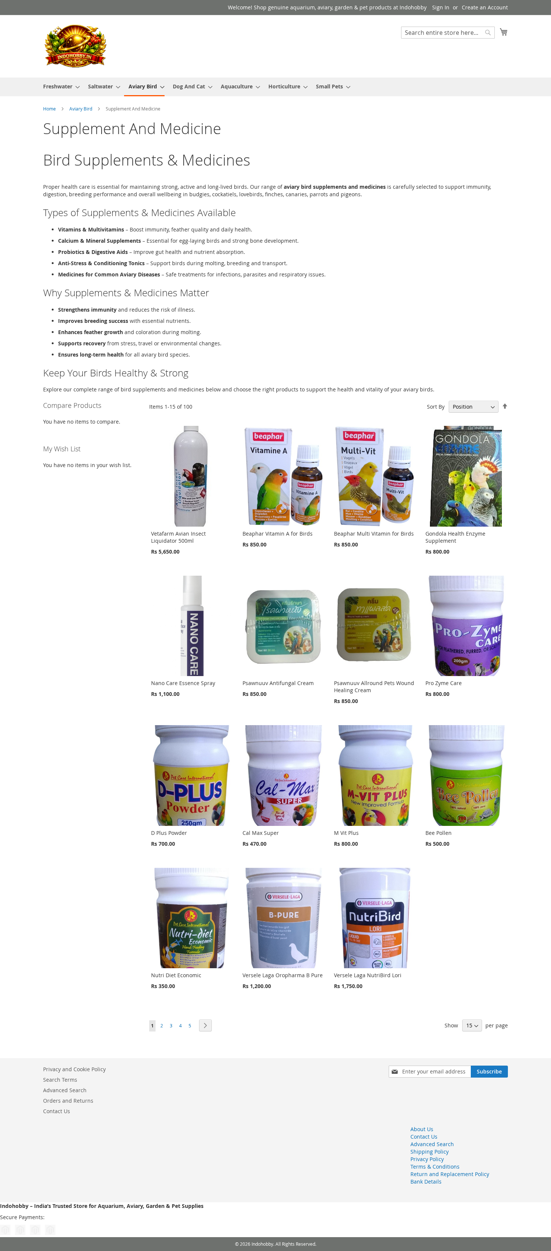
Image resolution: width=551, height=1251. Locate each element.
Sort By (436, 406)
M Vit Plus (346, 832)
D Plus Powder (169, 832)
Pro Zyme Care (443, 683)
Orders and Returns (68, 1100)
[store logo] (75, 46)
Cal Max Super (261, 832)
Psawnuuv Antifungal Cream (278, 683)
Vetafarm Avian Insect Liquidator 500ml (178, 537)
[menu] (275, 87)
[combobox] (448, 33)
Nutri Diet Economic (176, 975)
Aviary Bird (81, 109)
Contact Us (56, 1111)
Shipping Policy (429, 1151)
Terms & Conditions (435, 1166)
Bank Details (426, 1181)
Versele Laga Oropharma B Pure (283, 975)
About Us (421, 1129)
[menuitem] (59, 86)
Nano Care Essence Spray (183, 683)
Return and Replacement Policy (449, 1174)
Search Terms (60, 1079)
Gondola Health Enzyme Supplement (455, 537)
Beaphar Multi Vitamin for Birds (374, 533)
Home (50, 109)
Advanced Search (65, 1090)
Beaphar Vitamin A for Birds (278, 533)
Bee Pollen (438, 832)
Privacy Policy (427, 1159)
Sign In (440, 7)
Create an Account (485, 7)
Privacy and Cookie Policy (74, 1069)
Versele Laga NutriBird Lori (367, 975)
